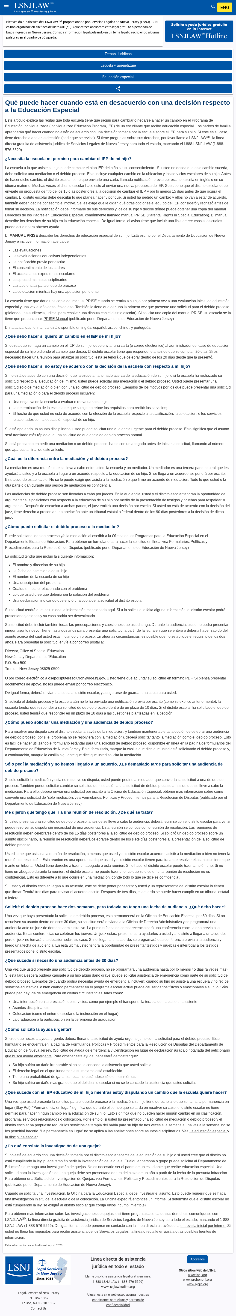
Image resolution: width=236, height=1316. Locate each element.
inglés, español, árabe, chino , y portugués (115, 327)
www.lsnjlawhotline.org (118, 1287)
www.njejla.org (197, 1284)
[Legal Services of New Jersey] (38, 1270)
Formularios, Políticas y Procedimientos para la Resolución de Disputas (140, 797)
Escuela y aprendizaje (118, 65)
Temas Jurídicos (118, 54)
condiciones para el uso (109, 1300)
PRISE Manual (56, 319)
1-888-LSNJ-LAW (105, 1281)
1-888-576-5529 (130, 1281)
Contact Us (39, 1308)
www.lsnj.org (197, 1275)
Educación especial (118, 77)
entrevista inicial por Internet (203, 1226)
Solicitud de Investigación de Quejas (64, 1179)
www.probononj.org (197, 1279)
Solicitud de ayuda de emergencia (82, 1050)
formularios (215, 743)
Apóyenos (197, 1259)
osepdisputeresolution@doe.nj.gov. (77, 678)
